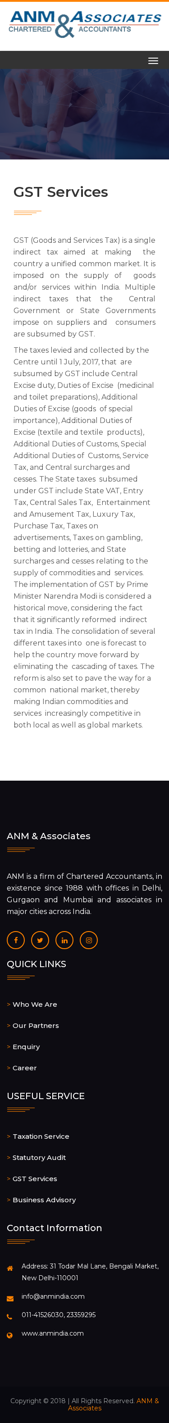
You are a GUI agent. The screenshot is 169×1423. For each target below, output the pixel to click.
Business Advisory (44, 1200)
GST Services (35, 1178)
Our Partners (36, 1025)
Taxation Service (41, 1136)
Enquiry (26, 1046)
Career (25, 1068)
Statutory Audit (39, 1157)
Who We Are (35, 1004)
